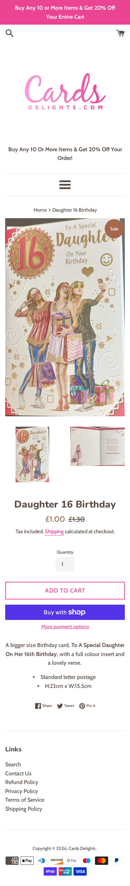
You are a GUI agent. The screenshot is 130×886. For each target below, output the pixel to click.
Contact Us (18, 773)
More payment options (65, 626)
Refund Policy (21, 782)
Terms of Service (24, 799)
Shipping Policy (23, 809)
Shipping (54, 531)
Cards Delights (82, 848)
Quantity (65, 552)
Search (13, 764)
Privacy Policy (21, 791)
